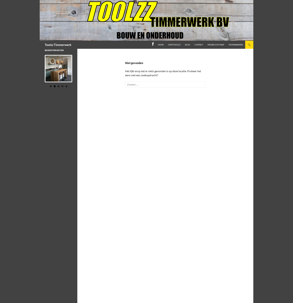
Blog (187, 45)
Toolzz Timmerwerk (58, 45)
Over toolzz (174, 45)
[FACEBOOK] (153, 45)
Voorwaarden (236, 45)
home (161, 45)
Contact (198, 45)
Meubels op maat (216, 45)
